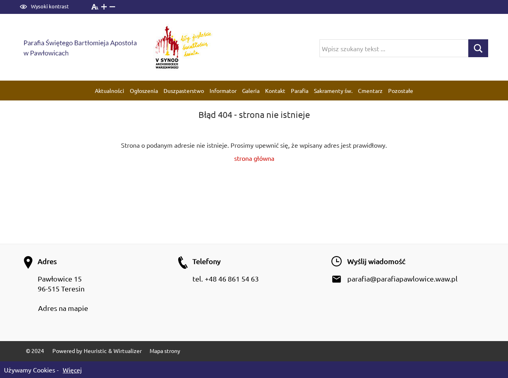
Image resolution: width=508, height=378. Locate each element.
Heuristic (95, 350)
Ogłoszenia (144, 90)
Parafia (299, 90)
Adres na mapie (63, 308)
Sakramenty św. (333, 90)
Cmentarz (370, 90)
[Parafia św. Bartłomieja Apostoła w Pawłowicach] (86, 47)
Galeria (251, 90)
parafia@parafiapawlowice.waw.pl (402, 278)
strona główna (254, 158)
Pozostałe (400, 90)
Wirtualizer (128, 350)
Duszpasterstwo (184, 90)
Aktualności (109, 90)
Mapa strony (165, 350)
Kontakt (275, 90)
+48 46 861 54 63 (232, 278)
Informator (223, 90)
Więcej (72, 370)
